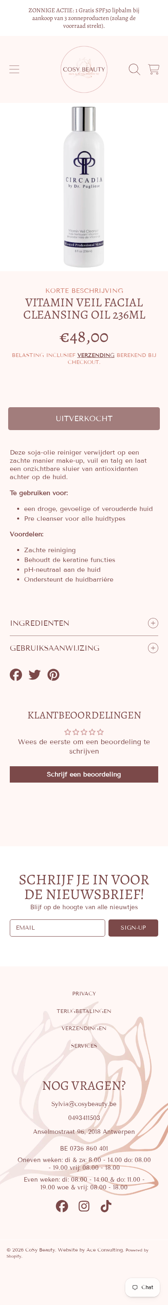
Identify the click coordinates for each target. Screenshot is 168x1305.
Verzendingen (84, 1028)
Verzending (96, 355)
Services (84, 1046)
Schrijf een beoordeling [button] (84, 774)
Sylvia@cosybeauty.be (84, 1104)
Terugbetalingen (84, 1011)
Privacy (84, 993)
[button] (14, 69)
